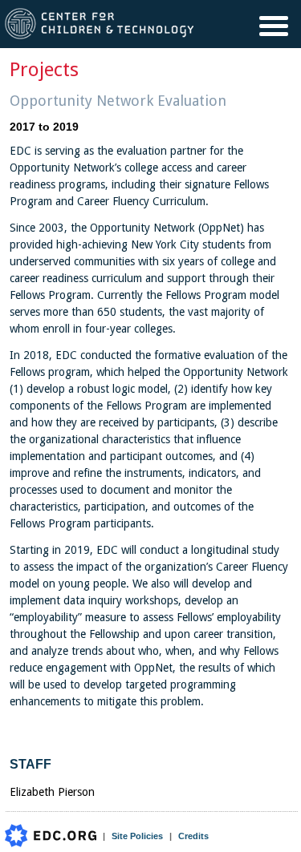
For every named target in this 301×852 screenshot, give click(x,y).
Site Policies (137, 836)
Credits (193, 836)
